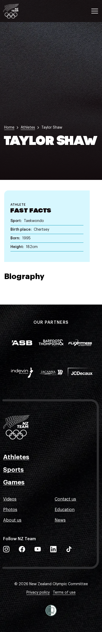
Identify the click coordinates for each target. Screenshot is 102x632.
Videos (9, 499)
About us (12, 520)
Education (65, 510)
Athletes (16, 457)
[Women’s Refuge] (51, 610)
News (60, 520)
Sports (13, 470)
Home (9, 127)
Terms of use (64, 592)
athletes (28, 127)
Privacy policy (38, 592)
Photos (10, 510)
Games (14, 482)
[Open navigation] (94, 11)
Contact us (65, 499)
